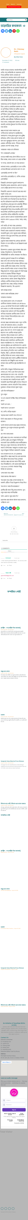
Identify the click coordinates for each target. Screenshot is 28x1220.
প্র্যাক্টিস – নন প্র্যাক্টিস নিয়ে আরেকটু (11, 628)
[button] (14, 7)
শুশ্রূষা (3, 715)
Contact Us (19, 4)
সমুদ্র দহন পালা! (5, 671)
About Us (13, 4)
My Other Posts (18, 57)
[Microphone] (19, 2)
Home (7, 4)
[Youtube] (17, 2)
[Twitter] (11, 2)
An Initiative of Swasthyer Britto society (14, 1024)
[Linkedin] (10, 31)
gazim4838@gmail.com (7, 575)
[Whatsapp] (18, 31)
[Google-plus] (14, 2)
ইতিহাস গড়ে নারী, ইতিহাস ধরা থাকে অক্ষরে (13, 804)
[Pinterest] (14, 31)
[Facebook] (8, 2)
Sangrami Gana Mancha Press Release (12, 761)
